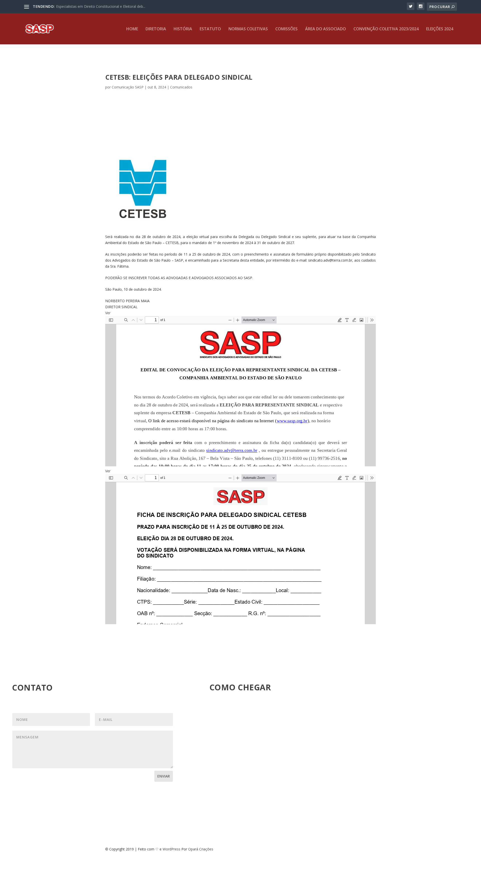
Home (132, 29)
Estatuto (210, 29)
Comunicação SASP (128, 87)
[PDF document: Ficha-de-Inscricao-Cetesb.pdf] (240, 549)
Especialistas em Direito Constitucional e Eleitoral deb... (100, 6)
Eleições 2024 (439, 29)
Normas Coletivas (248, 29)
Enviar (163, 776)
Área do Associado (325, 29)
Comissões (286, 29)
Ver (107, 312)
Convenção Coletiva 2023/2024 (386, 29)
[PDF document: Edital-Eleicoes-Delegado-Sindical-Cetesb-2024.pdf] (240, 391)
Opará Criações (200, 849)
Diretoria (156, 29)
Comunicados (181, 87)
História (183, 29)
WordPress (171, 849)
